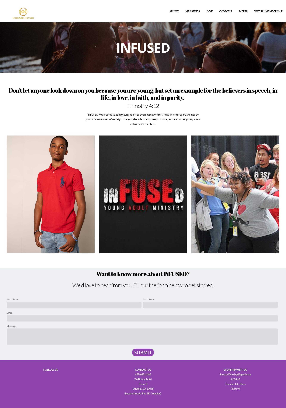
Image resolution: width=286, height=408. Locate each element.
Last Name (148, 299)
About (174, 11)
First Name (12, 299)
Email (9, 312)
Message (11, 326)
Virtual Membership (268, 11)
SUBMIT (143, 352)
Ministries (192, 11)
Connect (226, 11)
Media (243, 11)
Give (210, 11)
